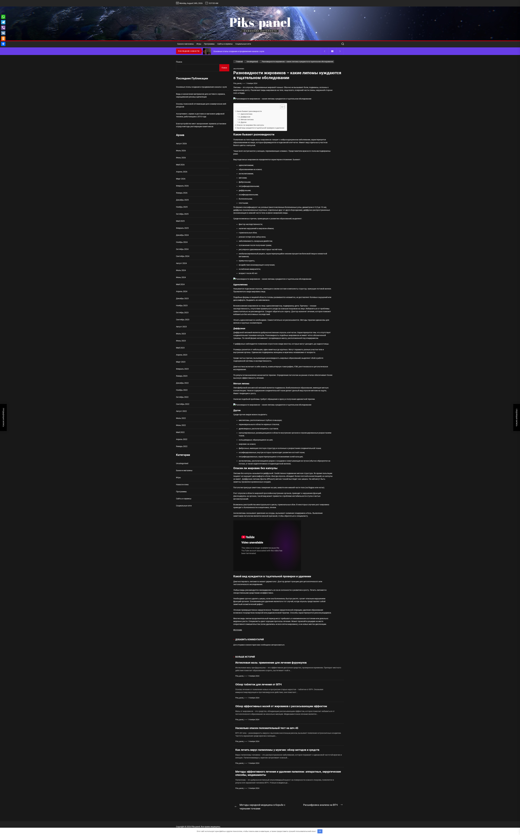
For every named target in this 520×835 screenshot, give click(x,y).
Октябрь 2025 (182, 214)
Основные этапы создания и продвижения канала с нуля (201, 87)
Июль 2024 (181, 270)
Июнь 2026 (181, 158)
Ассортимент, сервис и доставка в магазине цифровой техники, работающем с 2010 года (200, 115)
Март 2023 (180, 362)
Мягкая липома (247, 119)
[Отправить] (3, 44)
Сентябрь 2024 (182, 256)
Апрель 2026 (181, 172)
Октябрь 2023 (182, 312)
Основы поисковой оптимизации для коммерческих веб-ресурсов (201, 105)
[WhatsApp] (3, 17)
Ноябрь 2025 (182, 207)
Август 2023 (181, 327)
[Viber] (3, 27)
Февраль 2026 (182, 186)
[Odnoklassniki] (3, 38)
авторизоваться (277, 645)
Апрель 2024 (181, 291)
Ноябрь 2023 (182, 305)
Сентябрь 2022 (182, 404)
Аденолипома (246, 114)
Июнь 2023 (181, 341)
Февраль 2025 (182, 228)
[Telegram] (3, 22)
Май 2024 (180, 284)
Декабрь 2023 (182, 298)
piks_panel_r (237, 83)
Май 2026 (180, 165)
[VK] (3, 33)
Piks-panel (260, 22)
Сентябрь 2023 (182, 320)
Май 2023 (180, 348)
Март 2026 (180, 179)
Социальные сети (243, 44)
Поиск (179, 62)
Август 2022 (181, 411)
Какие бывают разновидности (249, 111)
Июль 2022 (181, 418)
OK (320, 831)
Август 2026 (181, 143)
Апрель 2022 (181, 439)
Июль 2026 (181, 151)
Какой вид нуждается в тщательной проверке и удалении (260, 128)
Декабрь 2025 (182, 200)
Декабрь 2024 (182, 235)
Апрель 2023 (181, 355)
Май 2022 (180, 432)
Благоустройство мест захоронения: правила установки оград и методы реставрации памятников (201, 125)
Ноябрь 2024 (182, 242)
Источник (237, 630)
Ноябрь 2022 (182, 390)
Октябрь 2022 (182, 397)
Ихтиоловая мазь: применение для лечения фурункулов (271, 662)
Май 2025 (180, 221)
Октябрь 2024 (182, 249)
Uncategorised (238, 68)
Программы (209, 44)
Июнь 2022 (181, 425)
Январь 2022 (181, 446)
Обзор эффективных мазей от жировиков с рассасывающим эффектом (281, 706)
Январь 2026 (181, 193)
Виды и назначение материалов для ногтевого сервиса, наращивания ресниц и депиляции (200, 95)
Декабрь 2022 (182, 383)
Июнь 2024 (181, 277)
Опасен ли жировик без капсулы (250, 125)
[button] (281, 107)
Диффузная (245, 117)
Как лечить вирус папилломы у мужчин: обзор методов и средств (277, 749)
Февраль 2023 (182, 369)
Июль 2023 (181, 334)
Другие (243, 122)
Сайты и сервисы (225, 44)
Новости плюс (182, 484)
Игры (198, 44)
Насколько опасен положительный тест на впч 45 (266, 728)
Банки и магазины (185, 44)
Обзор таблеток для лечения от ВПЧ (258, 684)
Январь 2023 (181, 376)
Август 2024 (181, 263)
